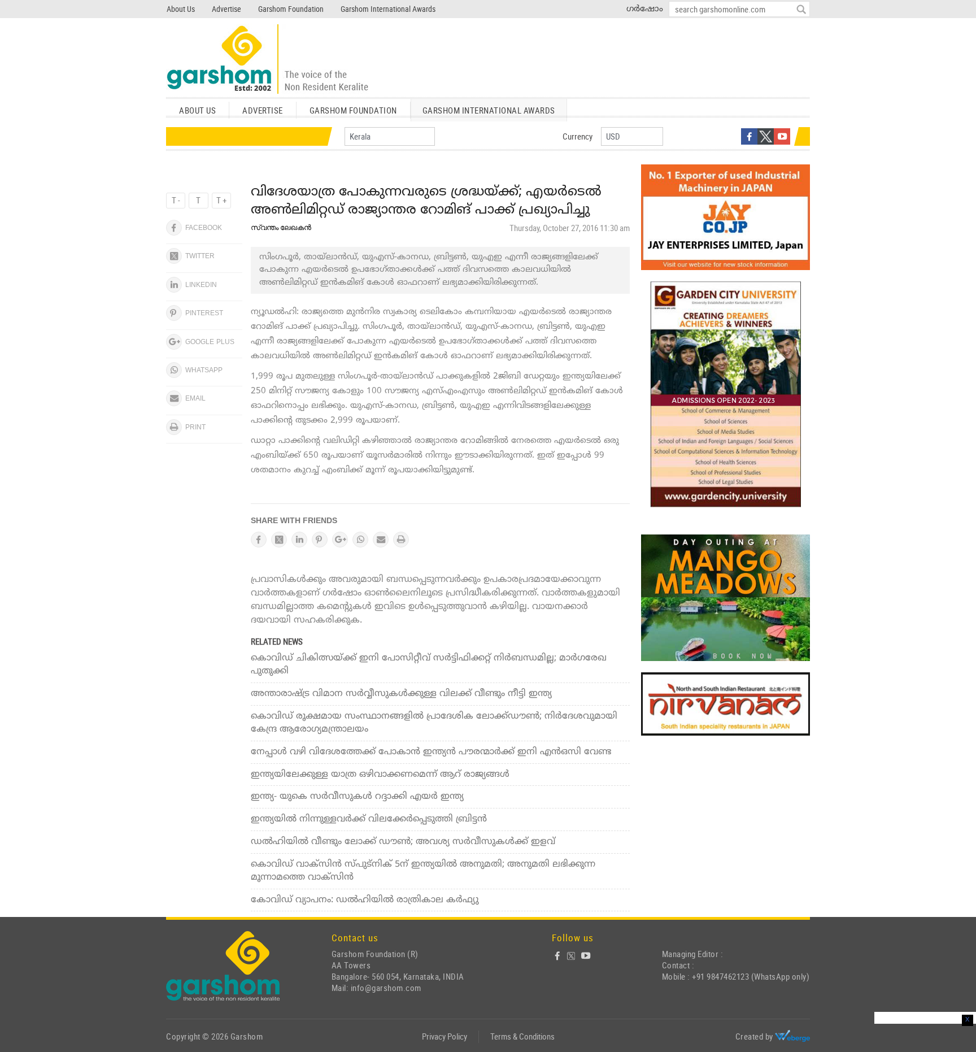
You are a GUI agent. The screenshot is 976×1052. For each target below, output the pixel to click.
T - (176, 200)
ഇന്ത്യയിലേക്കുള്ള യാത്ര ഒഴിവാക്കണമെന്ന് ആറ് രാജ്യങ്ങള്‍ (380, 774)
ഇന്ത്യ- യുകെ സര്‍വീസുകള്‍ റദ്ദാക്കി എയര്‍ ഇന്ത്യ (357, 796)
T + (221, 200)
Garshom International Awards (388, 8)
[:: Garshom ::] (267, 59)
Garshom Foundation (291, 8)
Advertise (226, 8)
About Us (181, 8)
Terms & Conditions (522, 1036)
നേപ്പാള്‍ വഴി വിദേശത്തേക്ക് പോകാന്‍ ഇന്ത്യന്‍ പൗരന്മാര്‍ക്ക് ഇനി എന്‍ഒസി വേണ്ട (431, 752)
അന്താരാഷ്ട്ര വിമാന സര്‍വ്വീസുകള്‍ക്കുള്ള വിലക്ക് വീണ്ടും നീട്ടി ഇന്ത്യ (401, 693)
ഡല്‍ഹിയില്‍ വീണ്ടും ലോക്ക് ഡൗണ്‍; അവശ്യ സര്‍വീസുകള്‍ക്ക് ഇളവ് (403, 841)
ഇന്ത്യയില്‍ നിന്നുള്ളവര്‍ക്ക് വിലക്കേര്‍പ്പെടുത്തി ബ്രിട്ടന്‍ (369, 819)
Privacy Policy (444, 1036)
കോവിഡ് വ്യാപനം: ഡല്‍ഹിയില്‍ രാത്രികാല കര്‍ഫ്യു (365, 900)
